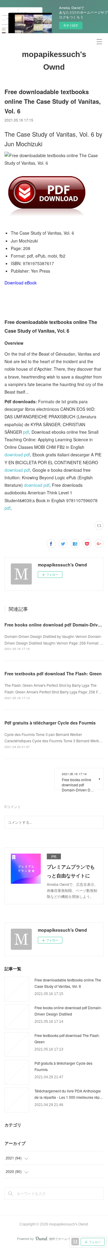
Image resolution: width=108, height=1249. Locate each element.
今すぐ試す (70, 25)
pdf (26, 432)
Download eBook (20, 283)
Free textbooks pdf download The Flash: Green (53, 673)
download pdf (17, 455)
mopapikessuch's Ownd (54, 60)
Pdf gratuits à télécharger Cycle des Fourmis (50, 723)
